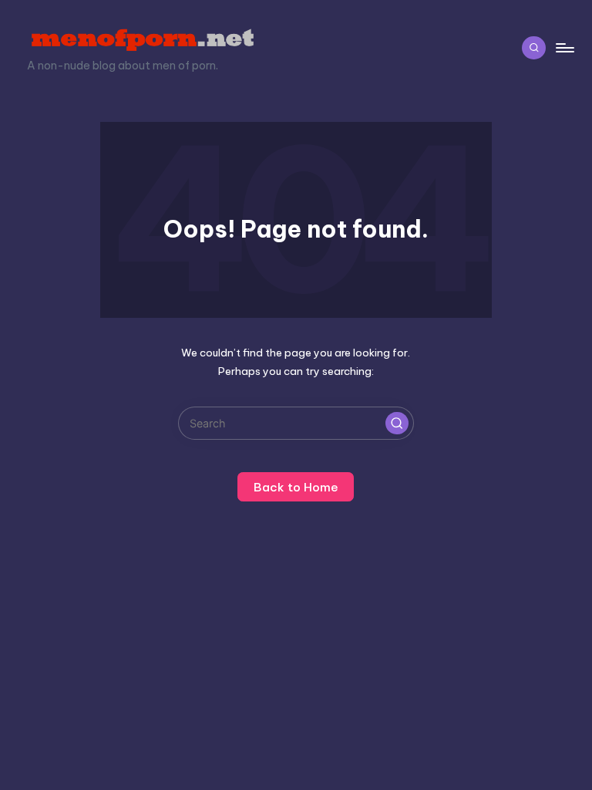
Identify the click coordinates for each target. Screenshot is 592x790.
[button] (397, 423)
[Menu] (564, 47)
